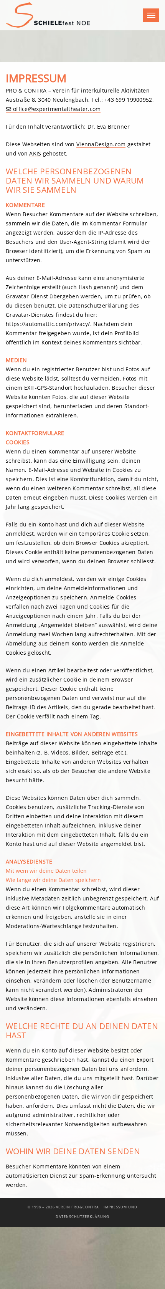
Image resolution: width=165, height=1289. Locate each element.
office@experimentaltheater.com (57, 109)
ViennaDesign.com (100, 144)
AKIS (35, 153)
